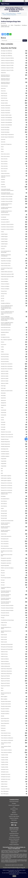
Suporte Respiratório (5, 718)
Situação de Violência (5, 708)
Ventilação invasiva (4, 769)
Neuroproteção (4, 510)
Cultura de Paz (3, 246)
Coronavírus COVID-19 (5, 221)
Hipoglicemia (3, 402)
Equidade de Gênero (5, 332)
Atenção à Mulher (4, 102)
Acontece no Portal (14, 808)
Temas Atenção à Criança (6, 733)
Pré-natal (2, 580)
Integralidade (3, 458)
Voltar (3, 13)
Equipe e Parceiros (14, 814)
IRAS (2, 468)
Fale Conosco (3, 344)
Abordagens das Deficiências (6, 50)
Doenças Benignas (4, 281)
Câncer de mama (4, 158)
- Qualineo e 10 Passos (14, 840)
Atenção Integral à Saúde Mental (7, 134)
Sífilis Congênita (4, 696)
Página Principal (5, 3)
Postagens (14, 803)
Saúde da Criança (4, 651)
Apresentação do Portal (14, 833)
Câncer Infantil (4, 170)
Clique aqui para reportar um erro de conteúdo (14, 864)
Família (2, 346)
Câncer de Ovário (4, 166)
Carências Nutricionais (5, 173)
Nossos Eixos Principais (14, 801)
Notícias (14, 810)
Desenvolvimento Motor (6, 263)
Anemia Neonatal (4, 85)
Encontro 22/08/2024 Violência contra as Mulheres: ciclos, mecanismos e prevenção (7, 324)
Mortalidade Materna (5, 498)
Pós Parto (3, 570)
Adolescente (3, 72)
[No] (26, 873)
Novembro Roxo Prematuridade (7, 520)
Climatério (3, 179)
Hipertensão (3, 397)
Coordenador (3, 217)
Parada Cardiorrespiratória (6, 536)
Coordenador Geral (4, 219)
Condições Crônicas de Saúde (6, 196)
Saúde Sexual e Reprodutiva (6, 668)
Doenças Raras (4, 291)
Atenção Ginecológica (5, 127)
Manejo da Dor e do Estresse (6, 482)
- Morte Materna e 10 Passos (14, 837)
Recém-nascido (4, 637)
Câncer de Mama (4, 161)
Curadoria (3, 248)
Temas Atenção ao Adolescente (7, 737)
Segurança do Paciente (5, 675)
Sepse (2, 688)
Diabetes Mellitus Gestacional (7, 271)
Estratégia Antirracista (5, 337)
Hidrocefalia (3, 393)
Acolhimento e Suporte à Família (7, 65)
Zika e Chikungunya (4, 791)
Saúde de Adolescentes (5, 663)
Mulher (2, 508)
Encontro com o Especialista (14, 805)
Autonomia (3, 139)
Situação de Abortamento (6, 701)
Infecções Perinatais (5, 439)
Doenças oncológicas (5, 283)
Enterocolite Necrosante (5, 327)
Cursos (14, 807)
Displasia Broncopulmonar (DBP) (7, 274)
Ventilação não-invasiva (5, 774)
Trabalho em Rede (4, 754)
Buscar (24, 40)
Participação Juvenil (4, 538)
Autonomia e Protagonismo (6, 144)
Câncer (2, 146)
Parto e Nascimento (5, 541)
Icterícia (2, 417)
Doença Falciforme (4, 279)
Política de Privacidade (14, 829)
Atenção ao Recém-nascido (6, 115)
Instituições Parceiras (5, 451)
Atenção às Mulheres (14, 835)
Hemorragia (3, 385)
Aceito (14, 876)
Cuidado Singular (4, 234)
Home (2, 407)
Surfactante (3, 725)
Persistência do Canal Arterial (6, 548)
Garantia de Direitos (5, 354)
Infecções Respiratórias (5, 441)
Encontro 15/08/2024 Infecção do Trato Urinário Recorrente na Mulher (7, 313)
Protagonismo (3, 624)
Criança (2, 231)
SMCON (2, 716)
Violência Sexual (4, 781)
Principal (2, 617)
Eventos (2, 342)
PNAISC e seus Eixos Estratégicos (7, 567)
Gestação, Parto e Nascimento (6, 363)
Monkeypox (3, 496)
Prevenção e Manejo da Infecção (7, 605)
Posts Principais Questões (6, 577)
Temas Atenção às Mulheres (6, 750)
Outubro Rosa (3, 533)
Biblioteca (14, 812)
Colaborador (3, 186)
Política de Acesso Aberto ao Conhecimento (16, 859)
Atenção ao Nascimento (5, 107)
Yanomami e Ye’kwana (5, 788)
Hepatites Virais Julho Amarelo (7, 390)
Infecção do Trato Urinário (6, 431)
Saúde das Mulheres (5, 658)
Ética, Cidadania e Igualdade (6, 339)
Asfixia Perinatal (4, 93)
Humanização (3, 410)
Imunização (3, 422)
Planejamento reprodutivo (6, 558)
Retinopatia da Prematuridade (7, 644)
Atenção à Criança (4, 100)
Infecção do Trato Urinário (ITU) (7, 434)
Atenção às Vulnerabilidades (6, 117)
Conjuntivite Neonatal (5, 214)
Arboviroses (3, 88)
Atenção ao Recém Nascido (14, 839)
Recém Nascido (4, 634)
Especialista (3, 334)
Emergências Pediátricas (5, 303)
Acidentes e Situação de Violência (7, 58)
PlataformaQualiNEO (5, 565)
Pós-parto (3, 572)
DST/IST (2, 296)
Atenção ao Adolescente (5, 105)
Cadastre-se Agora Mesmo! (14, 816)
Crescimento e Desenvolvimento (7, 224)
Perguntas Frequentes (14, 818)
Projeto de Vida (4, 622)
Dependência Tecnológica (6, 258)
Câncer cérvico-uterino (5, 153)
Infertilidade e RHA (4, 448)
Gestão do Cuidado (4, 371)
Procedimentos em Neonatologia (7, 620)
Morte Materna (4, 501)
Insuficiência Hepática (5, 453)
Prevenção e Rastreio (5, 612)
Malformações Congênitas (6, 475)
